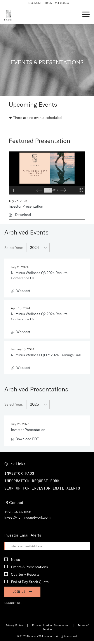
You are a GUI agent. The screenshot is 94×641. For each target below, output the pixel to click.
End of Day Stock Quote (30, 582)
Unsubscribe (13, 603)
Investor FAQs (19, 473)
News (15, 559)
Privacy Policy (14, 625)
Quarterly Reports (25, 574)
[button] (17, 512)
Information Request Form (31, 481)
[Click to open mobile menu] (86, 15)
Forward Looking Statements (50, 625)
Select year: (13, 247)
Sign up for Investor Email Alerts (42, 488)
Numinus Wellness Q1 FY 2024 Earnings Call (46, 355)
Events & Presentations (29, 567)
